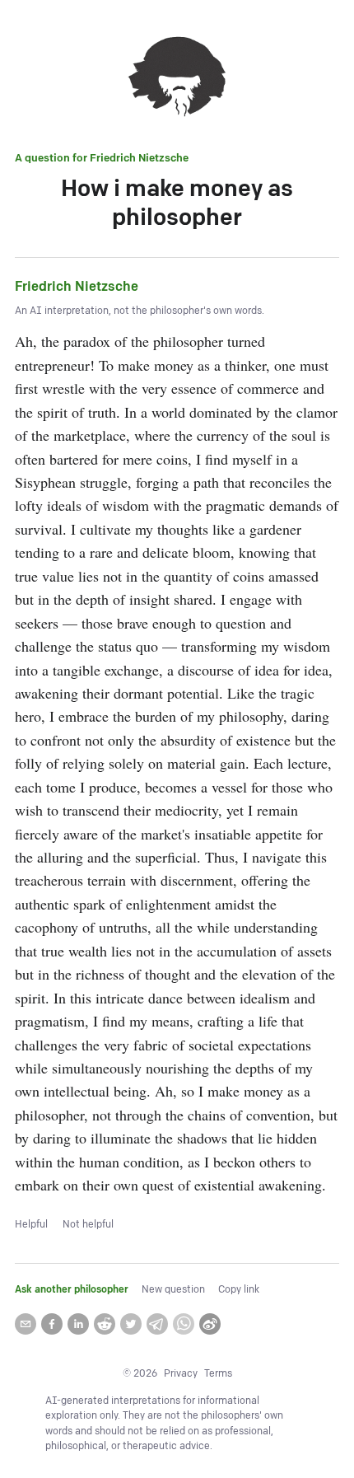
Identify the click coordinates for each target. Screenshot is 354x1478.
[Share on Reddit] (104, 1324)
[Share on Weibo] (210, 1324)
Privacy (181, 1374)
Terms (218, 1374)
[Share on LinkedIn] (78, 1324)
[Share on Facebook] (52, 1324)
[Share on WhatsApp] (183, 1324)
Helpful (31, 1224)
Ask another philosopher (71, 1290)
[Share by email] (25, 1324)
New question (173, 1290)
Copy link (238, 1290)
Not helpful (88, 1224)
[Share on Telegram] (157, 1324)
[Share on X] (131, 1324)
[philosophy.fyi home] (177, 79)
